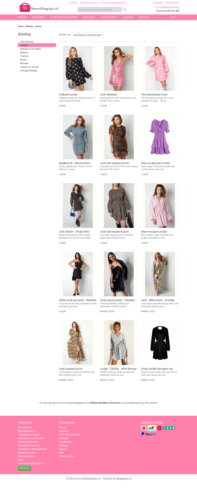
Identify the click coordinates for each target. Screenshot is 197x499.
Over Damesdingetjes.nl (113, 2)
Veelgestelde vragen (28, 434)
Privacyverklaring (27, 441)
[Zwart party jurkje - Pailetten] (119, 274)
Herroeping (24, 468)
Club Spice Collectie (63, 17)
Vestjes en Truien (29, 66)
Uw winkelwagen (167, 7)
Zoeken (125, 9)
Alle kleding (26, 41)
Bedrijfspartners (26, 430)
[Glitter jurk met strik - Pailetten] (77, 274)
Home (73, 2)
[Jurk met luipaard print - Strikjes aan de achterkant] (119, 137)
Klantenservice (88, 2)
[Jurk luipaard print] (77, 342)
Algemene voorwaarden (31, 438)
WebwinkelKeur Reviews (105, 402)
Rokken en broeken (30, 48)
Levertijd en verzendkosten (32, 448)
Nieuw (22, 17)
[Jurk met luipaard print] (119, 205)
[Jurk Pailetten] (119, 68)
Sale (61, 452)
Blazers (24, 52)
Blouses (24, 63)
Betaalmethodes (26, 452)
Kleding (128, 17)
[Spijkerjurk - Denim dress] (77, 137)
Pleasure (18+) (66, 456)
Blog (173, 17)
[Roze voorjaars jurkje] (160, 205)
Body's (23, 59)
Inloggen (158, 2)
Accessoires (109, 17)
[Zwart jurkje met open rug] (160, 342)
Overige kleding (28, 70)
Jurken (37, 26)
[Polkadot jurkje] (77, 68)
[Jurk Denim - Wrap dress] (77, 205)
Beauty (144, 17)
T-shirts (24, 55)
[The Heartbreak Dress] (160, 68)
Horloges (89, 17)
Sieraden (38, 17)
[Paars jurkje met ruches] (160, 137)
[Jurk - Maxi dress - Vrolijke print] (160, 274)
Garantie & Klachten (29, 445)
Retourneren (24, 427)
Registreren (172, 2)
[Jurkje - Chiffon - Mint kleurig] (119, 342)
